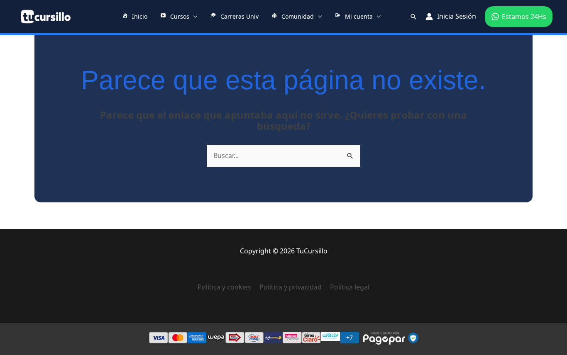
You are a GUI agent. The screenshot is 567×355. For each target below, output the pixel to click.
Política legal (349, 287)
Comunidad (297, 16)
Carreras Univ (239, 16)
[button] (413, 16)
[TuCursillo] (46, 16)
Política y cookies (228, 287)
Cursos (179, 16)
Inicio (139, 16)
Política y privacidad (290, 287)
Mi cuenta (359, 16)
